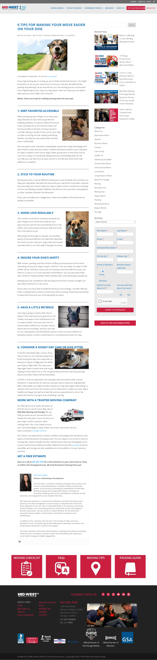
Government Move (102, 163)
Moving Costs (100, 187)
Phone (100, 239)
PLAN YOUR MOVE (25, 615)
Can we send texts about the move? (125, 286)
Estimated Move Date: (107, 247)
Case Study (99, 151)
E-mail (120, 239)
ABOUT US (141, 2)
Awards (97, 139)
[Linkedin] (20, 541)
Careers (97, 147)
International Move (102, 167)
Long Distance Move (103, 175)
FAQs (19, 605)
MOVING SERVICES (57, 8)
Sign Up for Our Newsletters (115, 323)
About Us (98, 131)
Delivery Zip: (123, 256)
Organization (100, 196)
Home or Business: (105, 266)
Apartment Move (101, 135)
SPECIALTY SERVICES (74, 8)
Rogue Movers (100, 208)
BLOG (149, 2)
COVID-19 (98, 155)
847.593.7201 (150, 8)
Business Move (100, 143)
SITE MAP (43, 615)
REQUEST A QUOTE (47, 602)
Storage (97, 212)
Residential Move (57, 35)
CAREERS (133, 2)
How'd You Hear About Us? (104, 286)
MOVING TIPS (45, 609)
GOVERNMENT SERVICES (93, 8)
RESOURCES (109, 8)
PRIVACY (21, 612)
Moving (47, 35)
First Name (102, 230)
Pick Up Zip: (102, 256)
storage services (39, 430)
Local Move (99, 171)
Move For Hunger (102, 179)
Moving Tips (99, 191)
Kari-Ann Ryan (25, 35)
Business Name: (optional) (124, 266)
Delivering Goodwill (102, 159)
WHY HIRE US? (23, 609)
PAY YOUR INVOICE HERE (136, 8)
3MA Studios (34, 656)
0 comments (70, 35)
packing (75, 445)
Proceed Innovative (55, 656)
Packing (97, 200)
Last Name (122, 230)
